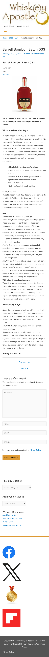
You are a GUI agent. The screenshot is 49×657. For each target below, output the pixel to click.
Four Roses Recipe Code (12, 518)
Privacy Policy (36, 450)
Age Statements (9, 515)
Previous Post (24, 362)
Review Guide (8, 522)
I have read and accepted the (23, 450)
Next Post (25, 368)
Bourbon (26, 54)
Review (34, 54)
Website (6, 75)
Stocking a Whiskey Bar (12, 525)
